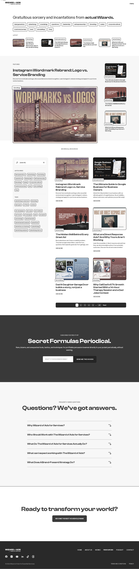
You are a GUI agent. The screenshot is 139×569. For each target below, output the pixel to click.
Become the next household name (69, 519)
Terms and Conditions (118, 564)
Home (79, 550)
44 (99, 305)
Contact (130, 550)
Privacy (131, 564)
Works (97, 550)
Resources (108, 550)
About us (88, 550)
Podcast (119, 550)
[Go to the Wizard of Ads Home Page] (13, 3)
